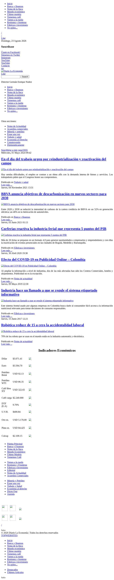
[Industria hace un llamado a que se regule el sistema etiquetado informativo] (37, 300)
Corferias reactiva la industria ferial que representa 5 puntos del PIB (53, 229)
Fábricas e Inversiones (17, 467)
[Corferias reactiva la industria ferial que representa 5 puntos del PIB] (34, 235)
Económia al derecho (17, 488)
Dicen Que (12, 491)
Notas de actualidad (23, 278)
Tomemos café (14, 17)
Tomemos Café (14, 457)
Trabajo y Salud (14, 486)
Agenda (11, 494)
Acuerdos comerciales (17, 129)
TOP (9, 535)
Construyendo (13, 142)
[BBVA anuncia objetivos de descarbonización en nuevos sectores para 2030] (38, 204)
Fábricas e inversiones (17, 25)
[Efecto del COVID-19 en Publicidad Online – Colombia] (28, 266)
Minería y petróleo (15, 131)
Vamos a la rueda (15, 19)
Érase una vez (13, 134)
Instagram (5, 57)
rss (2, 68)
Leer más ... (6, 185)
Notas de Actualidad (16, 126)
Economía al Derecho (17, 139)
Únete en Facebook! (10, 52)
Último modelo (14, 14)
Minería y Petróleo (15, 480)
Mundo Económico (16, 452)
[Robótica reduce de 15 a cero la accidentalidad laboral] (27, 331)
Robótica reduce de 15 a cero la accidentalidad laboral (42, 325)
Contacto (5, 65)
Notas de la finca (15, 9)
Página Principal (14, 444)
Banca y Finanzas (15, 446)
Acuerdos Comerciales (17, 475)
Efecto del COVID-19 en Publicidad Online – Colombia (43, 259)
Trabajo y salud (14, 137)
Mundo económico (16, 11)
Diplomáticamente (15, 145)
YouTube (5, 60)
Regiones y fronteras (16, 22)
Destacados (12, 569)
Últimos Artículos (15, 572)
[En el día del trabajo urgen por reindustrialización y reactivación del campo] (37, 169)
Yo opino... (12, 27)
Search (25, 77)
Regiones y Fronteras (17, 465)
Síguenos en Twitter (10, 55)
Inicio (9, 3)
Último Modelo (14, 454)
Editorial (11, 470)
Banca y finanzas (15, 6)
